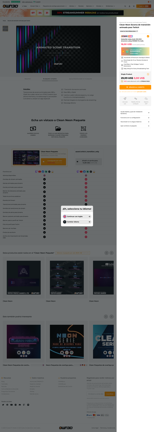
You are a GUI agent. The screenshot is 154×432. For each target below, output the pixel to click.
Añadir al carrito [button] (136, 87)
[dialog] (77, 216)
